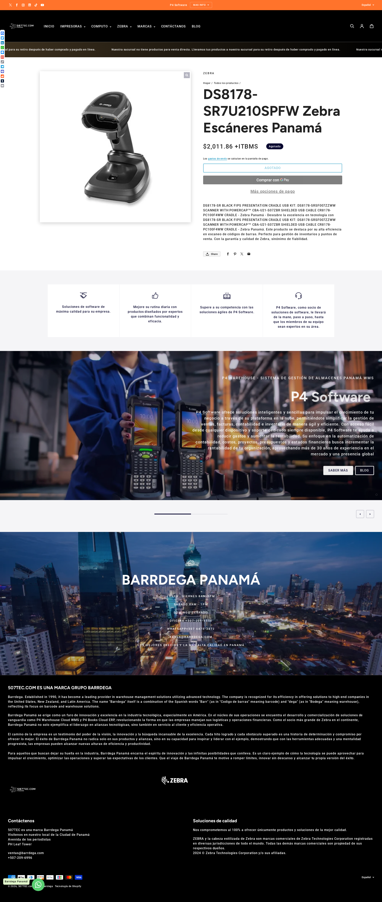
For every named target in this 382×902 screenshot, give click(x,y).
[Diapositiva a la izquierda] (360, 514)
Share (214, 254)
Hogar (206, 83)
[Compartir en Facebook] (227, 254)
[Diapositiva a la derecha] (370, 514)
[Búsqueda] (352, 26)
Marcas (145, 26)
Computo (100, 26)
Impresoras (71, 26)
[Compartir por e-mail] (248, 254)
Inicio (49, 26)
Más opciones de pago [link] (272, 191)
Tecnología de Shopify (68, 886)
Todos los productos (226, 83)
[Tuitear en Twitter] (241, 254)
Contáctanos (173, 26)
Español (366, 4)
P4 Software (208, 412)
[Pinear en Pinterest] (234, 254)
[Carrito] (371, 26)
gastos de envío (217, 158)
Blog (196, 26)
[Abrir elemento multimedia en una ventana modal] (187, 75)
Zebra (123, 26)
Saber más (338, 470)
